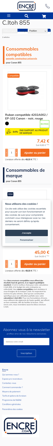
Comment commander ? (12, 387)
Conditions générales (11, 404)
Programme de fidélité (11, 400)
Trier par (23, 31)
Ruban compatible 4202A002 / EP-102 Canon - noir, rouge (26, 116)
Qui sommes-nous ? (10, 374)
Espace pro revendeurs (12, 379)
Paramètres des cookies (12, 409)
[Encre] (20, 426)
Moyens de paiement (11, 391)
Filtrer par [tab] (10, 31)
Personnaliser (26, 240)
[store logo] (26, 6)
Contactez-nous (9, 383)
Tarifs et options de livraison (14, 396)
